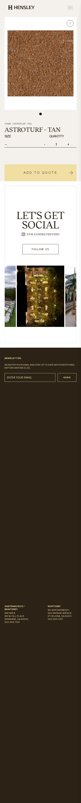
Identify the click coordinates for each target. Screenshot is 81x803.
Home (8, 124)
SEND (67, 377)
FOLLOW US (40, 249)
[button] (70, 23)
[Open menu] (70, 7)
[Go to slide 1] (40, 114)
